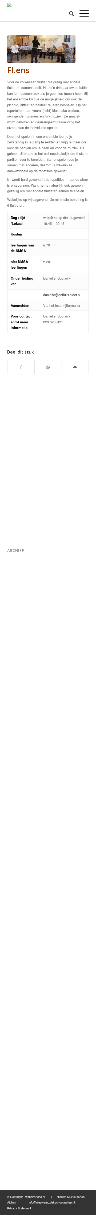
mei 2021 (15, 876)
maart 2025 (17, 595)
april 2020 (15, 912)
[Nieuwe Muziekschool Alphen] (40, 10)
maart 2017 (17, 1100)
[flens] (41, 49)
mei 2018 (15, 1035)
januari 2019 (17, 999)
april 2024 (15, 660)
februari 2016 (18, 1165)
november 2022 (20, 768)
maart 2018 (17, 1049)
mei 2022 (15, 804)
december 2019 (20, 934)
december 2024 (20, 610)
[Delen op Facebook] (20, 367)
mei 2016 (15, 1143)
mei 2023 (15, 732)
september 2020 (21, 898)
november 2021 (20, 840)
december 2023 (20, 689)
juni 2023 (15, 725)
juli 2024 (14, 638)
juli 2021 (14, 862)
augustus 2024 (20, 631)
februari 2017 (18, 1107)
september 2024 (21, 624)
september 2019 (21, 956)
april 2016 (15, 1150)
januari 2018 (17, 1057)
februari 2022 (18, 826)
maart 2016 (17, 1158)
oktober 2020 (18, 891)
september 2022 (21, 783)
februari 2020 (18, 920)
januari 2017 (17, 1114)
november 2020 (20, 884)
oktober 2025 (18, 574)
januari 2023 (17, 754)
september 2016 (21, 1136)
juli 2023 (14, 718)
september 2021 (21, 855)
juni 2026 (15, 559)
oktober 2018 (18, 1021)
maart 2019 (17, 992)
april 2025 (15, 588)
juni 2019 (15, 970)
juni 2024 (15, 646)
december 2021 (20, 833)
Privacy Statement (19, 1208)
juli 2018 (14, 1028)
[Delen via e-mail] (75, 367)
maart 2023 (17, 739)
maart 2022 (17, 819)
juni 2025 (15, 581)
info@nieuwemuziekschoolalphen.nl (52, 1202)
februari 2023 (18, 747)
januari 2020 (17, 927)
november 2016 (20, 1129)
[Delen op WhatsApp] (48, 367)
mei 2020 (15, 905)
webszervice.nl (35, 1196)
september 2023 (21, 711)
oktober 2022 (18, 775)
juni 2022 (15, 797)
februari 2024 (18, 674)
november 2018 (20, 1013)
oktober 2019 (18, 948)
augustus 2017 (20, 1085)
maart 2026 (17, 566)
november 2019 (20, 941)
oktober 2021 (18, 847)
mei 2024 (15, 653)
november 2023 (20, 696)
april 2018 (15, 1042)
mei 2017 (15, 1093)
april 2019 (15, 984)
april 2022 (15, 811)
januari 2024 (17, 682)
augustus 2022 (20, 790)
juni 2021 (15, 869)
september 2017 (21, 1078)
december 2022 (20, 761)
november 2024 (20, 617)
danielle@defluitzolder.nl (62, 294)
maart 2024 (17, 667)
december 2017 (20, 1064)
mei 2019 (15, 977)
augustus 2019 (20, 963)
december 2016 (20, 1121)
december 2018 (20, 1006)
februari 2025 (18, 602)
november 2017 (20, 1071)
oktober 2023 (18, 703)
